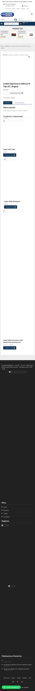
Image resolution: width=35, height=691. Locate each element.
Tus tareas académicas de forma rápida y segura (18, 664)
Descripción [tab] (8, 103)
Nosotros (6, 510)
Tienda (18, 8)
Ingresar (23, 8)
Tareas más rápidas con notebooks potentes (16, 669)
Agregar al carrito (15, 93)
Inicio (2, 46)
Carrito (13, 8)
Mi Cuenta (8, 8)
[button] (29, 56)
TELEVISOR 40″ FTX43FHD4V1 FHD (4, 33)
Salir (27, 8)
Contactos (6, 517)
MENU (3, 19)
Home (5, 507)
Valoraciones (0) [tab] (19, 103)
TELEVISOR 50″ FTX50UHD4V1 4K (21, 33)
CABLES (7, 46)
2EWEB (26, 687)
